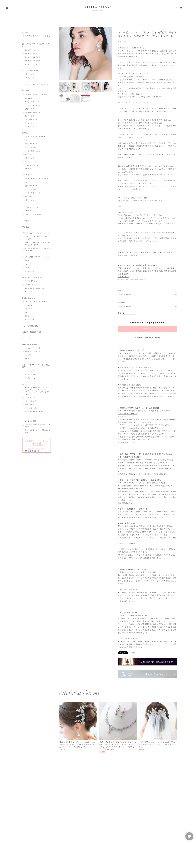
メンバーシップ (30, 401)
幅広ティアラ (29, 109)
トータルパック (30, 378)
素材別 (27, 359)
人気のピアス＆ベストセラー (35, 136)
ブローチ (28, 312)
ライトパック (29, 371)
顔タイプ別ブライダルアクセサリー (36, 45)
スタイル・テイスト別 (33, 348)
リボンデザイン (30, 154)
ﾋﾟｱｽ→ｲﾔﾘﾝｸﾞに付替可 (33, 214)
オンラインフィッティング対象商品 (36, 366)
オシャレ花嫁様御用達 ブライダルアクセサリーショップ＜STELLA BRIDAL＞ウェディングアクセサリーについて (38, 391)
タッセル (28, 162)
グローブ (28, 264)
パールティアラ (30, 127)
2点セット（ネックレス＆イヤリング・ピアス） (37, 238)
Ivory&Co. (28, 98)
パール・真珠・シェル (33, 151)
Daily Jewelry (28, 298)
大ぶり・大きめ (30, 147)
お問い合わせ (29, 404)
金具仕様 (121, 303)
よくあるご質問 (30, 421)
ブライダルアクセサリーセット (36, 233)
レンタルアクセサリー (32, 277)
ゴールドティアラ (31, 123)
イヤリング (27, 175)
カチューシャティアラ (33, 112)
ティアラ (26, 91)
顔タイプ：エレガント (33, 57)
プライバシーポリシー (33, 408)
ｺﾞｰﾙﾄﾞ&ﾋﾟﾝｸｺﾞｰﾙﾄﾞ (32, 165)
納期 (119, 291)
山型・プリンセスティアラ (34, 105)
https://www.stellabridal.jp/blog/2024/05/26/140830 (140, 97)
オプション (29, 292)
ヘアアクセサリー (30, 70)
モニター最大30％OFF (32, 332)
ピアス (25, 133)
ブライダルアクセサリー (127, 414)
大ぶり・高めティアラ (33, 102)
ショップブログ (30, 397)
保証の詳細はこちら (126, 503)
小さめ (27, 140)
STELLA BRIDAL (31, 281)
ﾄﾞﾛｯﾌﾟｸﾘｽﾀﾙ (30, 169)
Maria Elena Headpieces (34, 288)
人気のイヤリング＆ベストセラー (36, 179)
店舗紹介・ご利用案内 (127, 543)
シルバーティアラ (31, 120)
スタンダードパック (32, 374)
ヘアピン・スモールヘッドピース (36, 85)
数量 (119, 313)
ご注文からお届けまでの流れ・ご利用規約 (37, 426)
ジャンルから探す (30, 344)
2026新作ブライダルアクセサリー (36, 37)
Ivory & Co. (29, 285)
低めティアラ (29, 116)
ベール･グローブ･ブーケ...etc (35, 257)
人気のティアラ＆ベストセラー (36, 95)
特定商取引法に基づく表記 (34, 411)
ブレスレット (28, 227)
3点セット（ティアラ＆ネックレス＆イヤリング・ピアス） (38, 244)
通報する (134, 653)
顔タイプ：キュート (32, 50)
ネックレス (27, 221)
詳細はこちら (123, 277)
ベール (27, 260)
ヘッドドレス (29, 77)
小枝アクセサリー (31, 74)
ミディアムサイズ (31, 144)
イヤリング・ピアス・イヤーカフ (36, 301)
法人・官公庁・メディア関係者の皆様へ (37, 431)
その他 (27, 316)
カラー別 (28, 355)
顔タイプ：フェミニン (33, 53)
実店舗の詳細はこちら (127, 442)
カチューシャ (29, 81)
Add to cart (147, 329)
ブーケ (27, 268)
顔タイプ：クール (31, 64)
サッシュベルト (30, 271)
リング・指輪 (29, 319)
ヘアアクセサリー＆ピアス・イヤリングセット (37, 249)
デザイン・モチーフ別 (33, 352)
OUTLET (26, 338)
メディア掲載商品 (30, 326)
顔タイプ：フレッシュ (33, 61)
